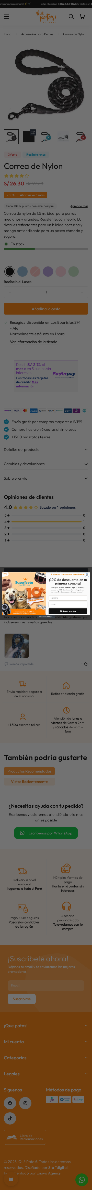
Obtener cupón (68, 611)
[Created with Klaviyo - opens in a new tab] (46, 616)
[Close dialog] (87, 575)
